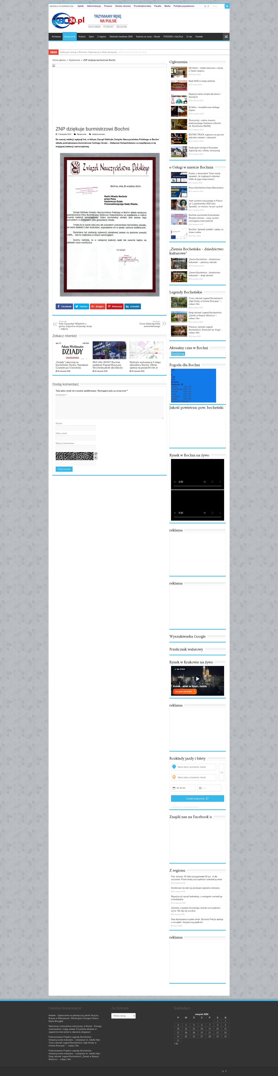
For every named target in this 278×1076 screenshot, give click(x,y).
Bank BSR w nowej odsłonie (202, 81)
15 (217, 1029)
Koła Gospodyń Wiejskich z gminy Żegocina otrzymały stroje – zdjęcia (75, 325)
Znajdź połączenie (195, 798)
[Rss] (205, 6)
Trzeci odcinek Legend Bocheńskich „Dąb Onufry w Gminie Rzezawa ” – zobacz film (205, 301)
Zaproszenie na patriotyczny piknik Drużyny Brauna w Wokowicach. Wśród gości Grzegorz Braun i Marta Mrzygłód (74, 1018)
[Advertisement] (197, 554)
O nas (189, 36)
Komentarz (61, 395)
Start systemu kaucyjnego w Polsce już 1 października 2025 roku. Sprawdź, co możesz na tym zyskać (206, 204)
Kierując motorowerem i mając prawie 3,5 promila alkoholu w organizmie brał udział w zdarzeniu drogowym (75, 1029)
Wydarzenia (69, 36)
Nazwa (59, 423)
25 (186, 1036)
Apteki (81, 6)
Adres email (61, 433)
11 (186, 1029)
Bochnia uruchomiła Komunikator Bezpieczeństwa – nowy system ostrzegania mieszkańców (204, 218)
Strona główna (59, 60)
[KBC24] (90, 20)
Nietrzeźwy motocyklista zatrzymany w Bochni (70, 1026)
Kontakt (199, 36)
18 (186, 1032)
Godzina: (178, 354)
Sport (91, 36)
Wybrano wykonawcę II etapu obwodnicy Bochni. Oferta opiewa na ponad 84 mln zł (145, 365)
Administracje (94, 6)
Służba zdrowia (123, 6)
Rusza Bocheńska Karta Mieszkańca (206, 188)
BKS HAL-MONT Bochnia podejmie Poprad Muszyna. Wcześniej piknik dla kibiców (108, 365)
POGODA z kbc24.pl (173, 36)
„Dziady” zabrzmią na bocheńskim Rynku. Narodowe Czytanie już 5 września (72, 365)
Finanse (108, 6)
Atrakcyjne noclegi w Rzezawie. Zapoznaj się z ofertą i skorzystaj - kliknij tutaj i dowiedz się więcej (103, 52)
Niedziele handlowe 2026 (121, 36)
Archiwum (56, 36)
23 (225, 1032)
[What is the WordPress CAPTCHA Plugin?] (74, 456)
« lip (176, 1043)
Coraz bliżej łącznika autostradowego (149, 323)
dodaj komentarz (98, 134)
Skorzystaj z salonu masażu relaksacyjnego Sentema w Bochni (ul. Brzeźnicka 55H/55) (205, 123)
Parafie (157, 6)
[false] (221, 772)
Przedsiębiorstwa (142, 6)
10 (178, 1029)
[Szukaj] (227, 6)
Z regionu (101, 36)
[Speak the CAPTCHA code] (95, 457)
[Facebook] (208, 6)
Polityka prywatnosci (184, 6)
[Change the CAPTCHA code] (95, 453)
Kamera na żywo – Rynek (148, 36)
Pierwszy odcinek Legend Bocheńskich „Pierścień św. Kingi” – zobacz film (205, 330)
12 (194, 1029)
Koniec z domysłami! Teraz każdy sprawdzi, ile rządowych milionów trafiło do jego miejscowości (204, 176)
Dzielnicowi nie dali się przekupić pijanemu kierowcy (195, 888)
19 (194, 1032)
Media (167, 6)
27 (202, 1036)
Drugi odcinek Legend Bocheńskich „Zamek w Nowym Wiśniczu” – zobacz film (205, 315)
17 (178, 1032)
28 (209, 1036)
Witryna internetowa (65, 443)
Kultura (82, 36)
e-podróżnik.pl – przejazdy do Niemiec (185, 807)
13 (202, 1029)
